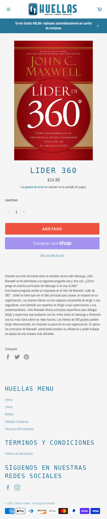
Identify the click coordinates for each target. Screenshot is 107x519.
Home (8, 399)
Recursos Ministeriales (19, 429)
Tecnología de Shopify (43, 503)
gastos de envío (34, 187)
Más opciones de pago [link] (52, 255)
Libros (9, 407)
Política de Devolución (19, 453)
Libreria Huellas (22, 503)
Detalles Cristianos (17, 421)
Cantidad (11, 200)
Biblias (9, 414)
